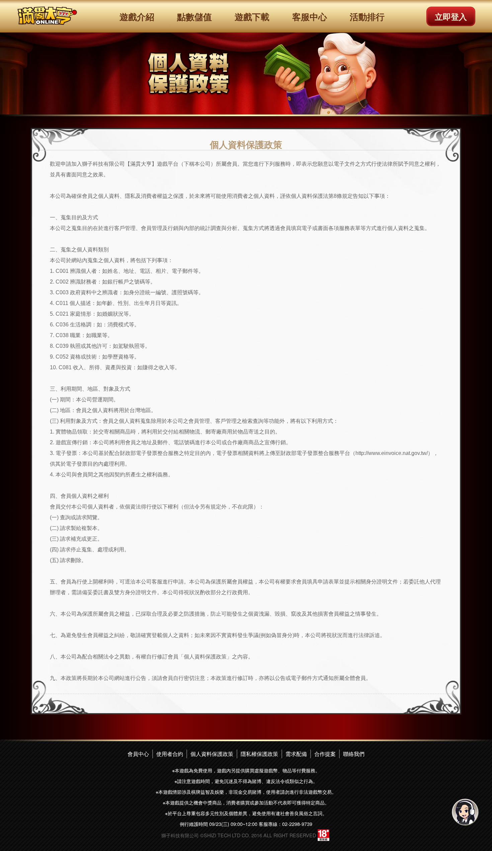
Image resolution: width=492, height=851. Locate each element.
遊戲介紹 (136, 16)
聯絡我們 (353, 754)
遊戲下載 (252, 16)
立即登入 (451, 16)
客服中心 (309, 16)
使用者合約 (169, 754)
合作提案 (325, 754)
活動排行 (367, 16)
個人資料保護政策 (211, 754)
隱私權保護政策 (259, 754)
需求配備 (296, 754)
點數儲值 (194, 16)
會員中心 (138, 754)
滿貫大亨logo (47, 15)
